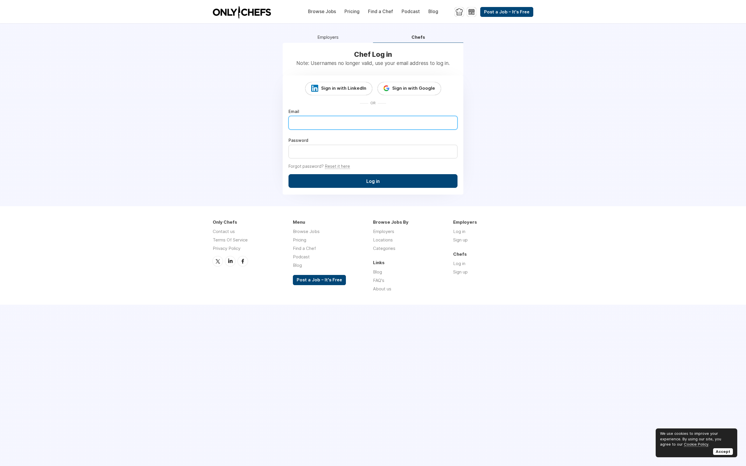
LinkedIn (230, 261)
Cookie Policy (696, 444)
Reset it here (337, 166)
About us (382, 289)
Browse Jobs (322, 11)
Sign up (460, 240)
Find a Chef (380, 11)
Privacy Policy (226, 248)
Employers (328, 37)
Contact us (224, 231)
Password (298, 140)
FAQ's (378, 280)
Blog (433, 11)
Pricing (352, 11)
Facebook (243, 261)
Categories (384, 248)
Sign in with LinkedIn (343, 88)
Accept (723, 451)
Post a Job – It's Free (506, 12)
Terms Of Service (230, 240)
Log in (459, 231)
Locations (383, 240)
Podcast (411, 11)
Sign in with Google (413, 88)
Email (293, 112)
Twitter (218, 261)
